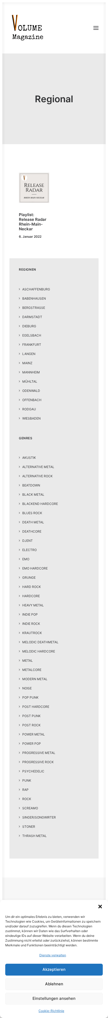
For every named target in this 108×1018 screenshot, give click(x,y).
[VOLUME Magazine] (27, 27)
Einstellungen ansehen (54, 998)
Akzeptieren (54, 969)
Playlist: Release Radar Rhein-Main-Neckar (32, 221)
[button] (100, 906)
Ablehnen (54, 983)
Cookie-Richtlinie (51, 1011)
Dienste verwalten (52, 955)
